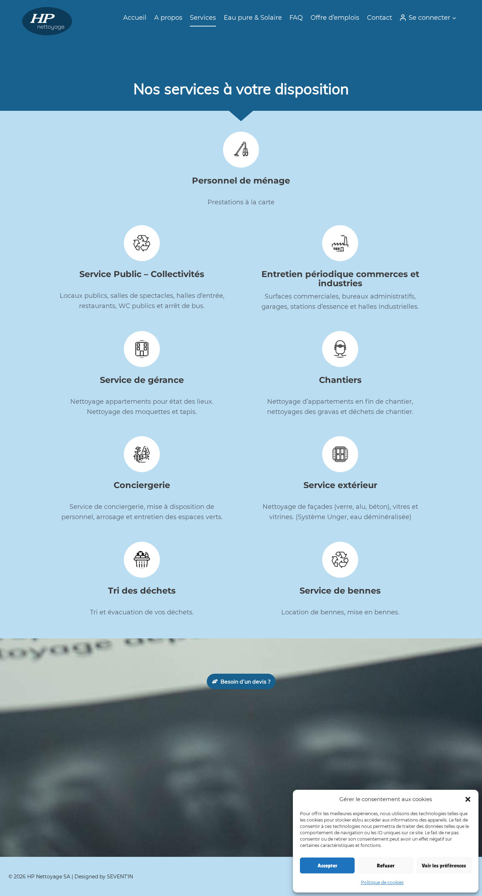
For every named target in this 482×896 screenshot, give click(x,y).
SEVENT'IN (120, 876)
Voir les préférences (444, 865)
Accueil (134, 18)
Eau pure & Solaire (253, 18)
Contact (379, 18)
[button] (467, 799)
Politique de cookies (382, 882)
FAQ (296, 18)
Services (203, 18)
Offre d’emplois (335, 18)
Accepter (327, 865)
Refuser (385, 865)
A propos (168, 18)
